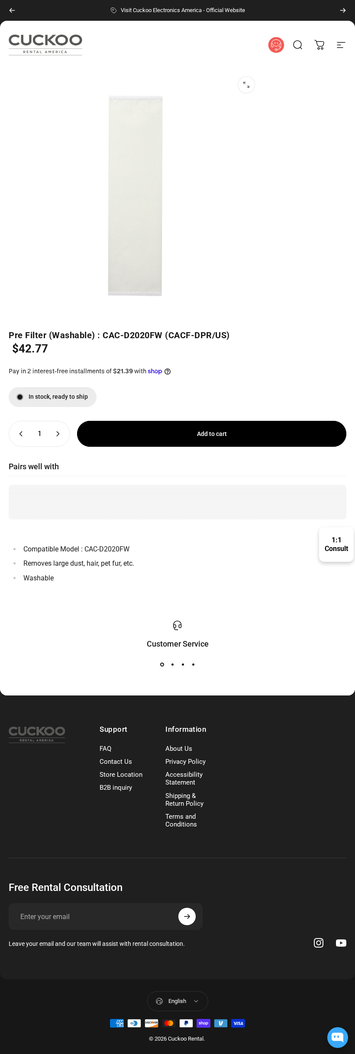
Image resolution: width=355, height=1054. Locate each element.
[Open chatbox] (337, 1037)
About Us (178, 749)
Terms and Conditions (181, 820)
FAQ (105, 749)
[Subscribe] (187, 916)
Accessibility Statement (184, 778)
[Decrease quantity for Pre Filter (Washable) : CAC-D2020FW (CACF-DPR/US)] (19, 433)
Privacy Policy (185, 762)
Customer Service (178, 643)
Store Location (121, 774)
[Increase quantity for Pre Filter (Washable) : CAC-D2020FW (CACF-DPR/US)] (60, 433)
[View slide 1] (162, 664)
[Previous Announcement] (12, 10)
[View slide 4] (193, 664)
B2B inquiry (116, 787)
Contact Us (116, 762)
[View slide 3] (183, 664)
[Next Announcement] (342, 10)
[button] (297, 44)
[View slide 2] (172, 664)
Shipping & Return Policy (184, 799)
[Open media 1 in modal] (246, 84)
